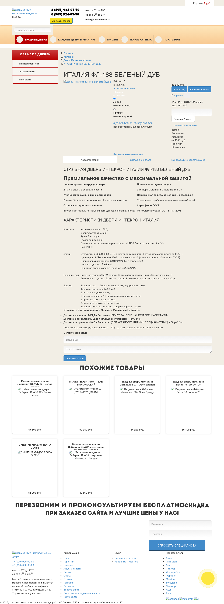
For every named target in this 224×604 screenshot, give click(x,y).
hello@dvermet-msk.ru (97, 19)
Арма (169, 558)
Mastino (170, 579)
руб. (202, 3)
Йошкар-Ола (173, 572)
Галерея (68, 565)
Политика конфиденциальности (82, 593)
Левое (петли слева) (121, 103)
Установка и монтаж (126, 561)
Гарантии (69, 561)
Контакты (69, 582)
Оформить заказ (199, 89)
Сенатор (171, 586)
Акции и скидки (72, 568)
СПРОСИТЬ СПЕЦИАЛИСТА (177, 545)
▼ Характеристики (124, 88)
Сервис (68, 572)
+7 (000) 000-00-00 (23, 561)
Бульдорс (171, 582)
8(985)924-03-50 (122, 123)
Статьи (67, 575)
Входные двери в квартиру (77, 39)
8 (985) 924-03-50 (65, 14)
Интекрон (171, 561)
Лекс (168, 565)
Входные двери (35, 39)
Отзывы (68, 579)
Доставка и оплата (140, 159)
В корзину (179, 89)
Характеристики (90, 159)
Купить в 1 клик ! (183, 119)
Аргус (169, 593)
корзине (178, 95)
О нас (67, 558)
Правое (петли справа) (122, 114)
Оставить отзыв (74, 358)
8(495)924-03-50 (143, 123)
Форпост (171, 575)
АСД (168, 589)
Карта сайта (70, 596)
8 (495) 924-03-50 (65, 10)
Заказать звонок (61, 20)
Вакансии (69, 586)
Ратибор (171, 568)
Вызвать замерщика (135, 15)
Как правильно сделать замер (188, 159)
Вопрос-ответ (71, 589)
